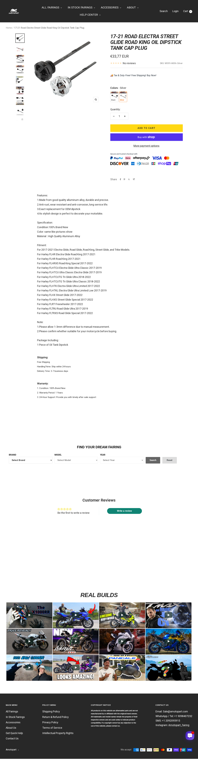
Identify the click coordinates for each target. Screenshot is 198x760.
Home (9, 27)
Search (164, 11)
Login (175, 11)
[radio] (114, 97)
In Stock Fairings (15, 716)
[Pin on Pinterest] (124, 179)
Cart (187, 11)
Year (102, 455)
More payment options (146, 145)
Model (58, 455)
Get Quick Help (14, 733)
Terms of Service (52, 727)
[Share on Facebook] (120, 179)
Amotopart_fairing (178, 725)
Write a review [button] (124, 511)
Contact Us (12, 738)
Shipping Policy (51, 711)
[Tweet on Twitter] (129, 179)
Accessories (13, 722)
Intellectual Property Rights (57, 733)
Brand (12, 455)
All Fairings (12, 711)
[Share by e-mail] (134, 179)
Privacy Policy (50, 722)
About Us (11, 727)
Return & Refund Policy (55, 716)
